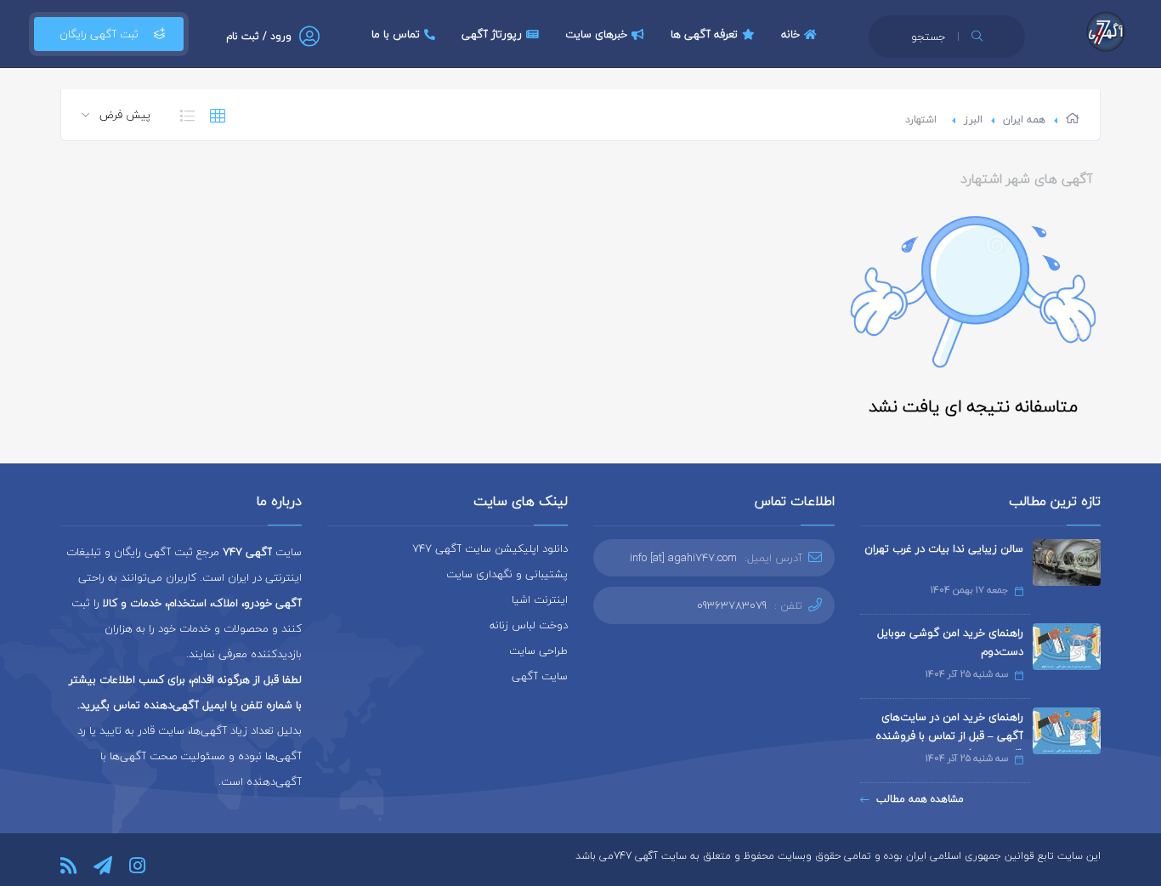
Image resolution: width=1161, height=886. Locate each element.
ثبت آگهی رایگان (99, 34)
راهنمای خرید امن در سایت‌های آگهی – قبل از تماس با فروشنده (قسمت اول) (949, 735)
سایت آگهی (540, 676)
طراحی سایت (538, 650)
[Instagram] (137, 865)
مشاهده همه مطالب (920, 799)
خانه (790, 34)
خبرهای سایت (596, 34)
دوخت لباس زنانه (529, 625)
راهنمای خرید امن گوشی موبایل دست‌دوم (950, 642)
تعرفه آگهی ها (704, 34)
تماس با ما (395, 34)
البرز (973, 119)
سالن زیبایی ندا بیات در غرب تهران (943, 548)
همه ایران (1024, 119)
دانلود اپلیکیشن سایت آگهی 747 (490, 548)
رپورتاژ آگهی (492, 34)
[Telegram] (102, 865)
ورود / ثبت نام (259, 36)
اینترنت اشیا (540, 599)
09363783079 (732, 605)
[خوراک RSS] (68, 865)
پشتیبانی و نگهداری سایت (507, 574)
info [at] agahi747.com (683, 557)
